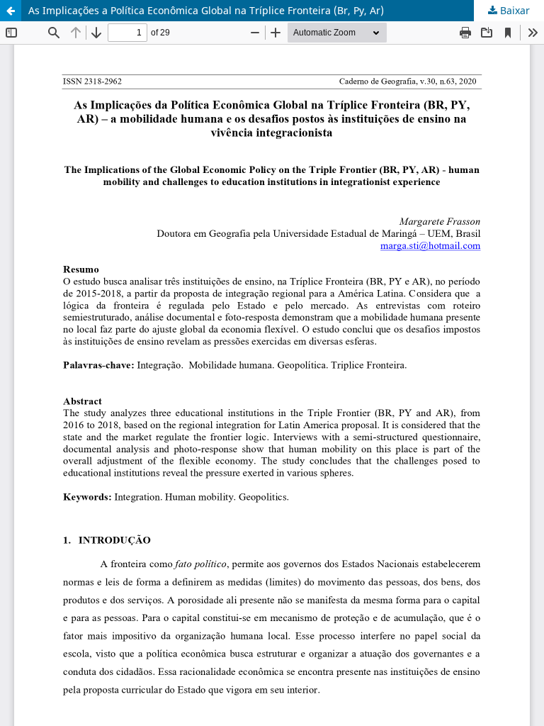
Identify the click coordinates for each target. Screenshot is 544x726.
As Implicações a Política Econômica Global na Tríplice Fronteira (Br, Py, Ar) (206, 10)
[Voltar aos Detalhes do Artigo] (10, 10)
